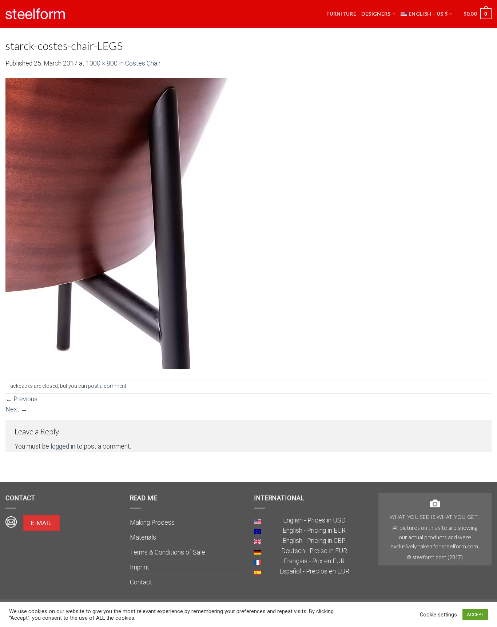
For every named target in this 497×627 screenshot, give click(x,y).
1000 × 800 (102, 63)
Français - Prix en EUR (314, 561)
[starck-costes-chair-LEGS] (187, 223)
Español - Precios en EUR (314, 571)
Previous (21, 399)
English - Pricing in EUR (314, 530)
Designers (376, 14)
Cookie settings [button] (438, 614)
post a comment (107, 386)
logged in (63, 446)
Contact (141, 582)
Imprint (139, 567)
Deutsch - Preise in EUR (314, 551)
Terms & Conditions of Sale (167, 552)
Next (16, 409)
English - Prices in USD (314, 520)
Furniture (341, 14)
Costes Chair (142, 63)
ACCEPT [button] (475, 614)
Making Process (152, 522)
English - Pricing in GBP (314, 540)
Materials (143, 537)
